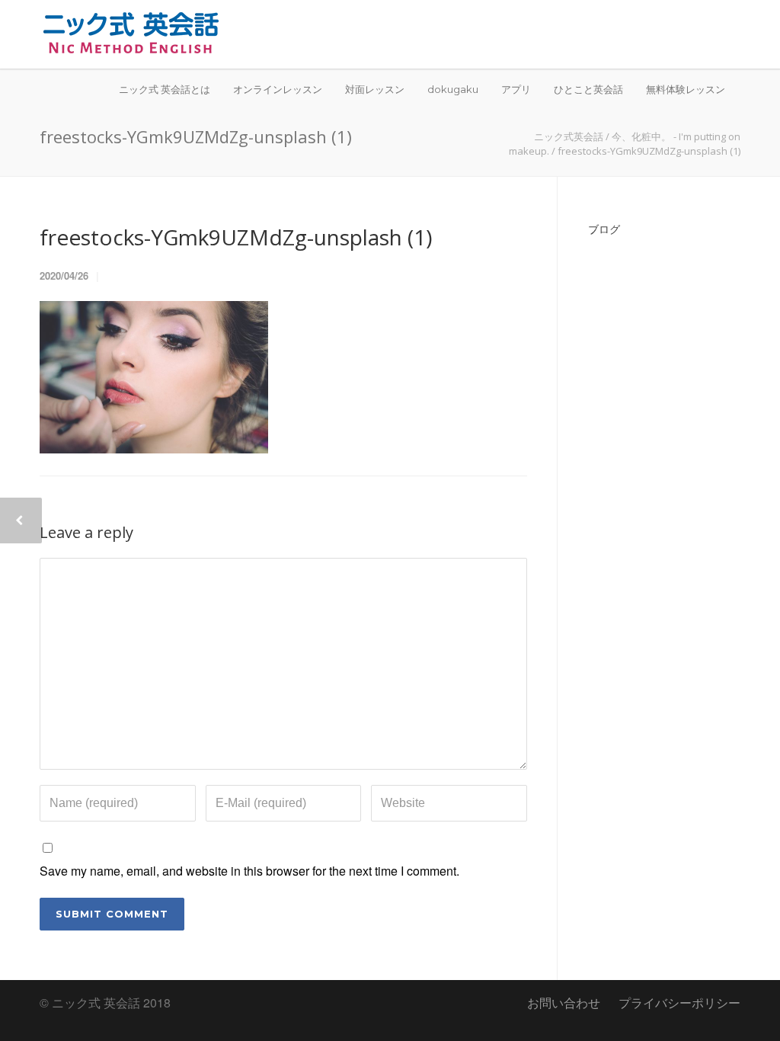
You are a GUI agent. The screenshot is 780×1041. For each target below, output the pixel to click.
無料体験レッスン (685, 89)
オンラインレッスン (277, 89)
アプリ (516, 89)
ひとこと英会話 (588, 89)
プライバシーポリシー (679, 1002)
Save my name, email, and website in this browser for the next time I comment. (249, 870)
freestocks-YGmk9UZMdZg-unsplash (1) (236, 237)
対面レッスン (374, 89)
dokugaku (452, 89)
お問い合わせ (563, 1002)
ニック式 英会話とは (164, 89)
